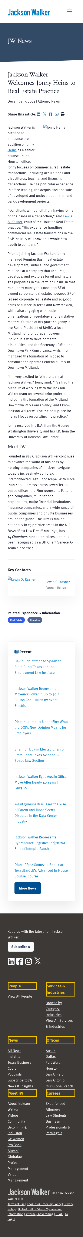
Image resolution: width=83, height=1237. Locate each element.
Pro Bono (14, 1144)
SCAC (59, 1214)
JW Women (16, 1138)
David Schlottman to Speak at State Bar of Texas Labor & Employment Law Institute (37, 666)
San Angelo (54, 1074)
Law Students (56, 1115)
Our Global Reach (59, 1086)
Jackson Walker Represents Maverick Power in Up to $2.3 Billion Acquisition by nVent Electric (37, 697)
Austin (51, 1050)
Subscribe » (20, 946)
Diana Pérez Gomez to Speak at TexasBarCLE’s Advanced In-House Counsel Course (41, 870)
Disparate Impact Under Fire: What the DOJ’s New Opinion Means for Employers (41, 727)
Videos (13, 1115)
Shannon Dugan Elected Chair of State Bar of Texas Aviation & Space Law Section (39, 754)
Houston (35, 620)
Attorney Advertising (39, 1214)
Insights (14, 1056)
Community (16, 1121)
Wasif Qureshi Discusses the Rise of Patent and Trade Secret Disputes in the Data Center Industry (40, 812)
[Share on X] (45, 114)
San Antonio (55, 1080)
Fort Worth (54, 1062)
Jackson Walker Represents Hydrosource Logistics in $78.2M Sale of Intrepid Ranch (39, 842)
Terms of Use (16, 1204)
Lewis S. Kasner (58, 581)
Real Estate (16, 620)
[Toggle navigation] (70, 11)
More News (27, 888)
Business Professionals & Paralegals (58, 1127)
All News (14, 1050)
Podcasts (15, 1074)
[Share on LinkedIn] (39, 114)
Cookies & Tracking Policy (44, 1204)
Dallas (51, 1056)
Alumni (13, 1150)
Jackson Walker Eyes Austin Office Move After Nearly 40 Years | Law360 (40, 782)
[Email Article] (57, 114)
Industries (54, 1014)
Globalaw (15, 1156)
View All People (20, 996)
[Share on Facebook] (51, 114)
